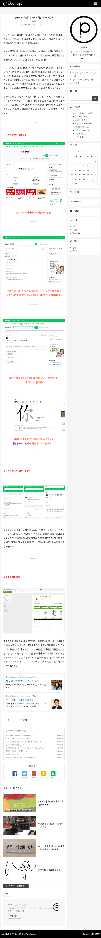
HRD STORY (82, 127)
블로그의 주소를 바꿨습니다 (82, 80)
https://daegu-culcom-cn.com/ (19, 677)
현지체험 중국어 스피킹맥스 (19, 700)
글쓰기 (74, 251)
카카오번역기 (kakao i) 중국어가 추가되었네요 (19, 757)
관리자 (74, 248)
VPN (81, 137)
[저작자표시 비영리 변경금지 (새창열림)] (32, 720)
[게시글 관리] (14, 720)
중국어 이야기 (27, 24)
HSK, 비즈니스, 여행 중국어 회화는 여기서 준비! (26, 686)
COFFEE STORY (82, 131)
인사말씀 (75, 83)
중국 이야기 (81, 117)
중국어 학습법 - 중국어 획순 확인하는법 (34, 17)
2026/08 (83, 151)
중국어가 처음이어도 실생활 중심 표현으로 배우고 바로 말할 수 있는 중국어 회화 (26, 705)
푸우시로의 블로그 (17, 904)
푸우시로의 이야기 (83, 124)
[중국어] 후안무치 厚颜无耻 (13, 745)
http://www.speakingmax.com (19, 696)
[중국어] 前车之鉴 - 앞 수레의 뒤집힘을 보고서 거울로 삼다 (23, 748)
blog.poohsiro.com (83, 113)
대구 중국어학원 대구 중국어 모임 (22, 681)
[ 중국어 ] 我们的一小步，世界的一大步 (18, 735)
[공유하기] (11, 720)
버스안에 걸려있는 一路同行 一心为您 (17, 739)
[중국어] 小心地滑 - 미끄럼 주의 (15, 751)
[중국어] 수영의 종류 (11, 754)
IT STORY (81, 134)
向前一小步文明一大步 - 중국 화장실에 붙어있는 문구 (22, 742)
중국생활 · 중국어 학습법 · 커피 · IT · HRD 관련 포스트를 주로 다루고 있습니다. (30, 909)
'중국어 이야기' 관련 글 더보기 (16, 886)
